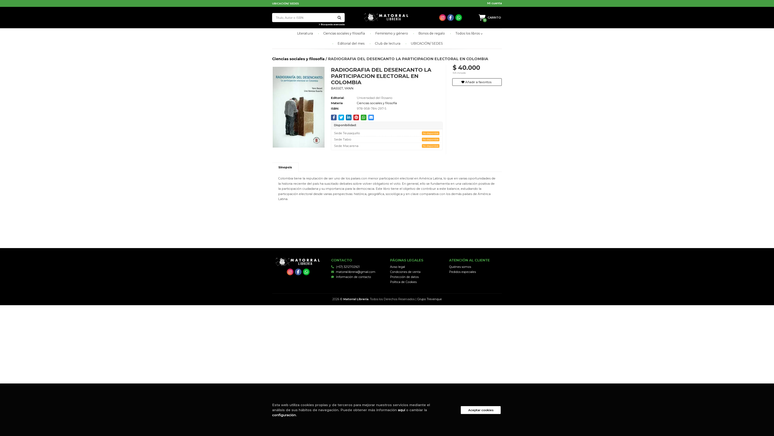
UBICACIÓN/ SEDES (285, 3)
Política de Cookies (403, 282)
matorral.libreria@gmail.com (355, 272)
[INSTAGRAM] (442, 17)
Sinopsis (285, 167)
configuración (284, 415)
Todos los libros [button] (468, 33)
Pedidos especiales (462, 272)
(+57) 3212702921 (348, 267)
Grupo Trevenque (429, 299)
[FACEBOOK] (450, 17)
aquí (401, 410)
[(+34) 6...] (458, 17)
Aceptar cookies (480, 410)
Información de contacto (353, 277)
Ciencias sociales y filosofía (299, 59)
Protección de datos (404, 277)
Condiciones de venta (405, 272)
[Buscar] (339, 17)
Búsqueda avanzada (332, 24)
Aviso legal (397, 267)
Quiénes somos (460, 267)
